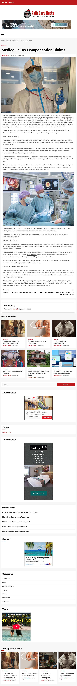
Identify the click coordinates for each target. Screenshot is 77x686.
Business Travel (8, 586)
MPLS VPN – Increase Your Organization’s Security (64, 358)
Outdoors (6, 598)
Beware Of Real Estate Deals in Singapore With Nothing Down (38, 358)
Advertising (6, 578)
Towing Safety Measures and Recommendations (19, 291)
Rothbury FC (6, 432)
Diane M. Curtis (6, 55)
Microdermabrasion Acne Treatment (38, 328)
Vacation (5, 601)
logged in (15, 309)
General (3, 45)
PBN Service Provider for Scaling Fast (16, 522)
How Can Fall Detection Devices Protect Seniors (13, 328)
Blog (4, 582)
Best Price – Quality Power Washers (13, 358)
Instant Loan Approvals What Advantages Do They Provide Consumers (56, 292)
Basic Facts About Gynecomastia (64, 328)
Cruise (4, 590)
